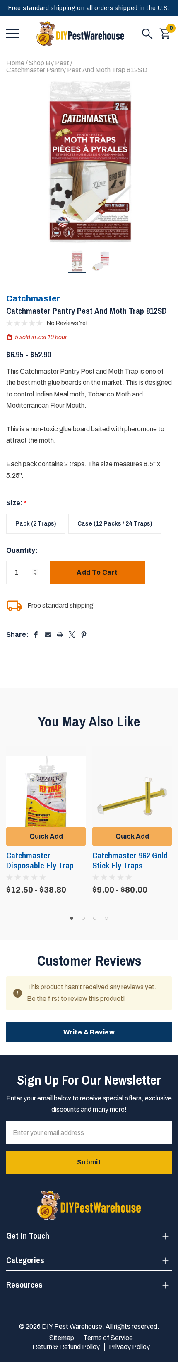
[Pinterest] (84, 634)
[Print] (60, 634)
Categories (25, 1260)
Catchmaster (33, 298)
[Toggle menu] (12, 33)
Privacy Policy (129, 1346)
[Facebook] (36, 634)
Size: (16, 502)
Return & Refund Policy (66, 1346)
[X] (72, 634)
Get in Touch (27, 1235)
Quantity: (22, 550)
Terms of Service (108, 1337)
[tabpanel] (46, 819)
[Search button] (147, 33)
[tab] (71, 918)
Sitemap (61, 1337)
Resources (24, 1284)
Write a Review (89, 1032)
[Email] (48, 634)
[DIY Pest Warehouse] (80, 33)
